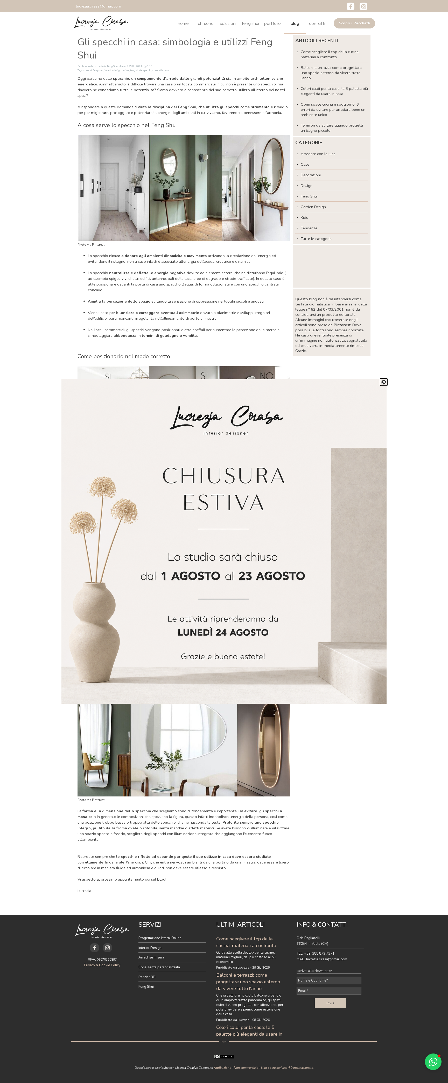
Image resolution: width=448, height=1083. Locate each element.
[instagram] (363, 6)
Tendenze (309, 228)
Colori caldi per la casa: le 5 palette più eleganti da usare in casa (334, 91)
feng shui (250, 23)
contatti (317, 23)
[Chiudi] (384, 382)
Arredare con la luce (318, 153)
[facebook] (350, 6)
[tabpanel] (172, 956)
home (183, 23)
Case (305, 164)
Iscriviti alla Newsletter (314, 971)
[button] (98, 6)
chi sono (206, 23)
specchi (87, 70)
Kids (304, 217)
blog (295, 23)
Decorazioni (311, 175)
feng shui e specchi (140, 70)
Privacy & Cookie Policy (102, 965)
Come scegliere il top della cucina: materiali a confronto (330, 54)
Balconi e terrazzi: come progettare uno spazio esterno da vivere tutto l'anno (331, 73)
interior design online (116, 70)
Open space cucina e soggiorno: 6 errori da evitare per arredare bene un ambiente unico (333, 109)
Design (306, 185)
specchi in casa (160, 70)
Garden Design (313, 206)
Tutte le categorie (316, 238)
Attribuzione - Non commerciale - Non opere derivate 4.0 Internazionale (263, 1068)
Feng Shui (309, 196)
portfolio (272, 23)
